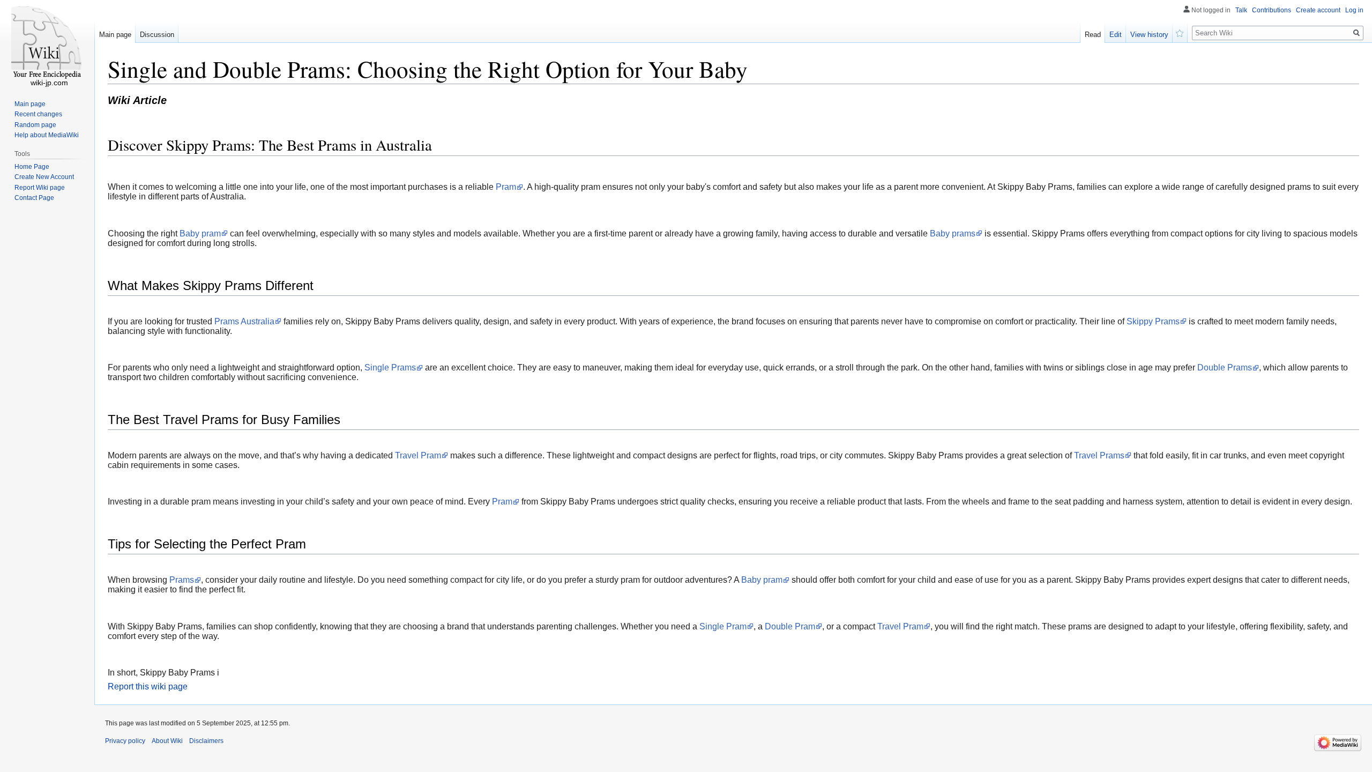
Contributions (1271, 10)
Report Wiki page (39, 187)
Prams (181, 579)
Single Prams (390, 367)
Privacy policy (125, 741)
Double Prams (1224, 367)
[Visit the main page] (47, 43)
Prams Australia (244, 321)
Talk (1241, 10)
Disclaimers (206, 741)
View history (1149, 35)
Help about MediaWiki (46, 135)
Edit (1115, 35)
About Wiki (167, 741)
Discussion (157, 35)
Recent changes (38, 114)
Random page (35, 125)
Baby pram (200, 233)
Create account (1318, 10)
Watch (1180, 32)
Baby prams (952, 233)
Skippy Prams (1153, 321)
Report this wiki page (148, 686)
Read (1093, 35)
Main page (115, 35)
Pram (506, 186)
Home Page (31, 166)
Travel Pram (418, 455)
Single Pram (723, 626)
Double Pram (790, 626)
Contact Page (34, 198)
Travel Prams (1099, 455)
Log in (1354, 10)
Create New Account (44, 177)
